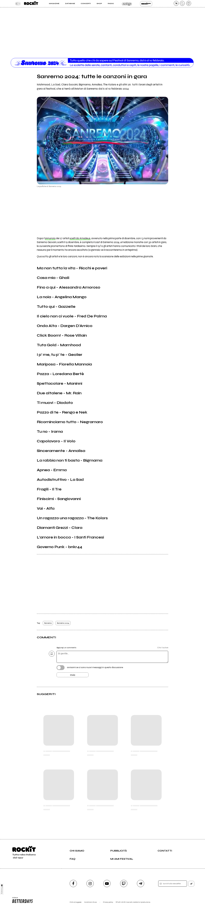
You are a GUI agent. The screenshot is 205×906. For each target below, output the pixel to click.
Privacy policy (108, 902)
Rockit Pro (146, 3)
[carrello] (176, 3)
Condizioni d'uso (90, 902)
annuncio (50, 238)
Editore (14, 899)
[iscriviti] (191, 884)
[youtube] (107, 883)
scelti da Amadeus (80, 238)
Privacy (2, 890)
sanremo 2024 (63, 623)
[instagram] (90, 883)
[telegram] (140, 883)
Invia (72, 675)
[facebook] (73, 883)
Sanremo (48, 623)
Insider (127, 3)
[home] (31, 3)
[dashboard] (188, 3)
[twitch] (123, 883)
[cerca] (182, 3)
